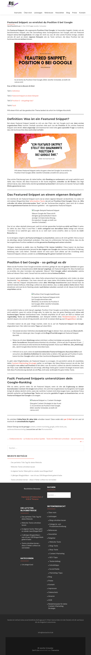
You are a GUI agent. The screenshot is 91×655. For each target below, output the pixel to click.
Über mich (28, 13)
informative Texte (37, 201)
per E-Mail (68, 419)
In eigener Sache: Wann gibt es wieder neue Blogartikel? (32, 471)
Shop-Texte (53, 549)
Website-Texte (55, 542)
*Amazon (35, 499)
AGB (28, 499)
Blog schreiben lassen (57, 520)
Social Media (54, 569)
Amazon (51, 596)
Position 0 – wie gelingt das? (22, 100)
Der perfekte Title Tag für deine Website (26, 462)
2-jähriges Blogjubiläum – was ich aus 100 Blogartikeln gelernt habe (36, 475)
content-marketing (42, 427)
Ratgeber (51, 538)
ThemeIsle (55, 650)
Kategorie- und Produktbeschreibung (57, 525)
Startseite (18, 13)
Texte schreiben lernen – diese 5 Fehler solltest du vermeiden (33, 480)
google (52, 427)
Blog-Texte (53, 546)
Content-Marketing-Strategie (24, 363)
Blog (68, 13)
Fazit (14, 105)
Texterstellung (54, 561)
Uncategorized (27, 564)
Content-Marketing (56, 553)
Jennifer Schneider (39, 26)
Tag (18, 280)
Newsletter (59, 13)
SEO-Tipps (53, 557)
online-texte (59, 427)
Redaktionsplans (69, 317)
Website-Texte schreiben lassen (23, 467)
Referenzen (49, 13)
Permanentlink (47, 429)
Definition (16, 91)
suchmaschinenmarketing (16, 429)
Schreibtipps (54, 565)
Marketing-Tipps (56, 573)
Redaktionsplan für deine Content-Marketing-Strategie (57, 606)
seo (65, 427)
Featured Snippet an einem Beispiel (25, 96)
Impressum (25, 497)
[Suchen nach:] (45, 448)
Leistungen (38, 13)
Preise (74, 13)
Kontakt (82, 13)
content (32, 427)
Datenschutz (36, 497)
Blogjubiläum (70, 319)
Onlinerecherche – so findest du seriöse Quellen (26, 439)
